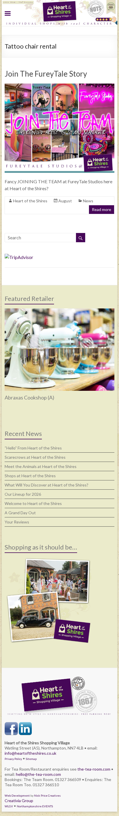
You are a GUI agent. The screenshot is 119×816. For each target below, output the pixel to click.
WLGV (9, 806)
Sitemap (31, 759)
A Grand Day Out (20, 512)
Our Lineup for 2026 (23, 494)
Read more (101, 209)
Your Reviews (17, 521)
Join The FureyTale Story (46, 73)
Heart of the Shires (30, 200)
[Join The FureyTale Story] (59, 86)
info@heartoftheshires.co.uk (30, 753)
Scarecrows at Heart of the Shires (35, 457)
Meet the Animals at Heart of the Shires (41, 466)
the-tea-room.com (93, 769)
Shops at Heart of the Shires (30, 475)
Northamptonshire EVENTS (35, 806)
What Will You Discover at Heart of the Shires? (46, 484)
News (88, 200)
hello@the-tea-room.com (38, 774)
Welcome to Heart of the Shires (33, 503)
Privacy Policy (13, 759)
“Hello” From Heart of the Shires (33, 447)
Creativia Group (19, 800)
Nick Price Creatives (47, 795)
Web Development (17, 795)
